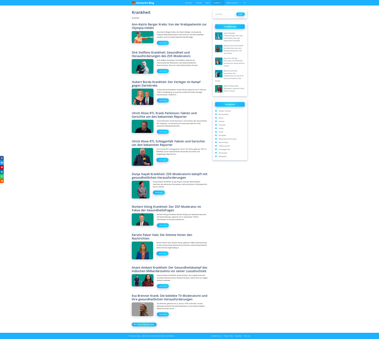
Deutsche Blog (145, 2)
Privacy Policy (228, 336)
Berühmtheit (223, 114)
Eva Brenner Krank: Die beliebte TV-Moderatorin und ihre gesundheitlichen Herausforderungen (169, 297)
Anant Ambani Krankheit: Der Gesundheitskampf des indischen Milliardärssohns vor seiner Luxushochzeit (169, 269)
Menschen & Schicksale (227, 139)
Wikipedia (223, 156)
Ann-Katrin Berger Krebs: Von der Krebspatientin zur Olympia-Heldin (169, 26)
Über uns (247, 336)
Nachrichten (223, 142)
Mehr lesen (162, 43)
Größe (221, 128)
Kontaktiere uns (216, 336)
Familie (221, 121)
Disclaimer (238, 336)
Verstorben (223, 153)
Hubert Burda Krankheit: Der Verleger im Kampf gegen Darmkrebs (166, 83)
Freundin (199, 3)
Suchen (240, 14)
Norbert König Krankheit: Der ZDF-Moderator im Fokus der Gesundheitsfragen (166, 208)
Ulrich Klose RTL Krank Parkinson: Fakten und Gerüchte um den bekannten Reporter (164, 115)
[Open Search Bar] (244, 3)
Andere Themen (231, 3)
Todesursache (224, 146)
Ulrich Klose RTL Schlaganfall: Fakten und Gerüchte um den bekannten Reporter (168, 143)
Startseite (188, 3)
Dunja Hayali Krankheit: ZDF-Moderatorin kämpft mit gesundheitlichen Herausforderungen (169, 176)
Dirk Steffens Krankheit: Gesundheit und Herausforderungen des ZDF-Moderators (161, 54)
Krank (221, 132)
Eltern (208, 3)
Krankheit (217, 3)
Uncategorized (224, 149)
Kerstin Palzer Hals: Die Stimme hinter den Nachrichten (162, 236)
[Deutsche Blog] (133, 3)
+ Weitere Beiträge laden (145, 324)
